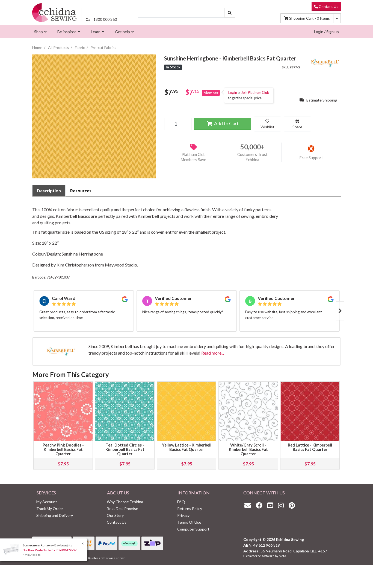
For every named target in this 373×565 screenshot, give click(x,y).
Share (297, 126)
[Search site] (229, 13)
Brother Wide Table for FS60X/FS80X (50, 550)
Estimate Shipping (321, 99)
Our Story (115, 515)
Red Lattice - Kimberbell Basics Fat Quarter (310, 447)
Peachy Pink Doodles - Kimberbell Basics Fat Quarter (63, 449)
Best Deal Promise (122, 508)
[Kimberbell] (324, 62)
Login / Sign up (326, 31)
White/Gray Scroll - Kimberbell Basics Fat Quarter (248, 449)
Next (340, 310)
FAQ (181, 501)
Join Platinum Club (255, 92)
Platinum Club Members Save (193, 157)
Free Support (311, 157)
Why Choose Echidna (125, 501)
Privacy (183, 515)
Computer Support (193, 529)
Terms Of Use (189, 522)
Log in (232, 92)
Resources (80, 190)
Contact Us (328, 6)
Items (309, 18)
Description (49, 190)
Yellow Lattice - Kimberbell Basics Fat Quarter (186, 447)
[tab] (49, 190)
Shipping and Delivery (54, 515)
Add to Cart (226, 123)
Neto (282, 556)
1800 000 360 (101, 19)
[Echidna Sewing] (54, 12)
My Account (46, 501)
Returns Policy (189, 508)
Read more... (212, 352)
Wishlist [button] (267, 126)
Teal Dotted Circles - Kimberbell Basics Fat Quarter (124, 449)
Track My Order (49, 508)
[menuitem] (39, 31)
